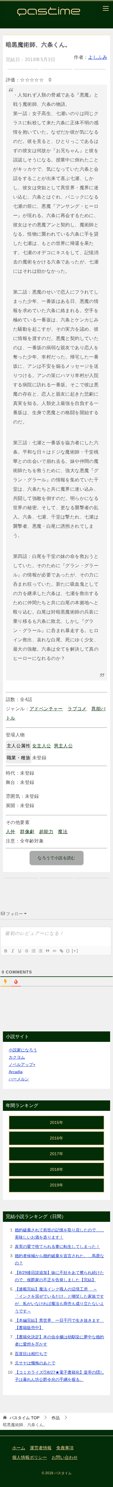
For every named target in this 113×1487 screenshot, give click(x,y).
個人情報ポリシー (29, 1457)
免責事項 (65, 1448)
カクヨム (17, 1057)
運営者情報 (41, 1448)
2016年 (56, 1138)
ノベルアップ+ (22, 1064)
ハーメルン (19, 1079)
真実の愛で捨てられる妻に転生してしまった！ (57, 1246)
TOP (24, 1417)
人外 (10, 831)
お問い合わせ (65, 1457)
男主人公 (63, 745)
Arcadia (16, 1071)
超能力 (46, 831)
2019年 (56, 1185)
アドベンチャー (46, 708)
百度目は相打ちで (31, 1353)
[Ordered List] (33, 950)
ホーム (18, 1448)
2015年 (56, 1122)
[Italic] (12, 950)
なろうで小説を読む (56, 858)
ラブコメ (77, 708)
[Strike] (26, 950)
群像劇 (27, 831)
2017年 (56, 1153)
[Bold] (5, 950)
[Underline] (19, 950)
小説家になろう (23, 1050)
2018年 (56, 1169)
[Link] (61, 950)
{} (68, 951)
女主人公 (41, 745)
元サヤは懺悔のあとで (35, 1363)
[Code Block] (54, 950)
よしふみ (97, 57)
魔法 (63, 831)
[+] (75, 951)
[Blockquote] (47, 950)
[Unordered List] (40, 950)
